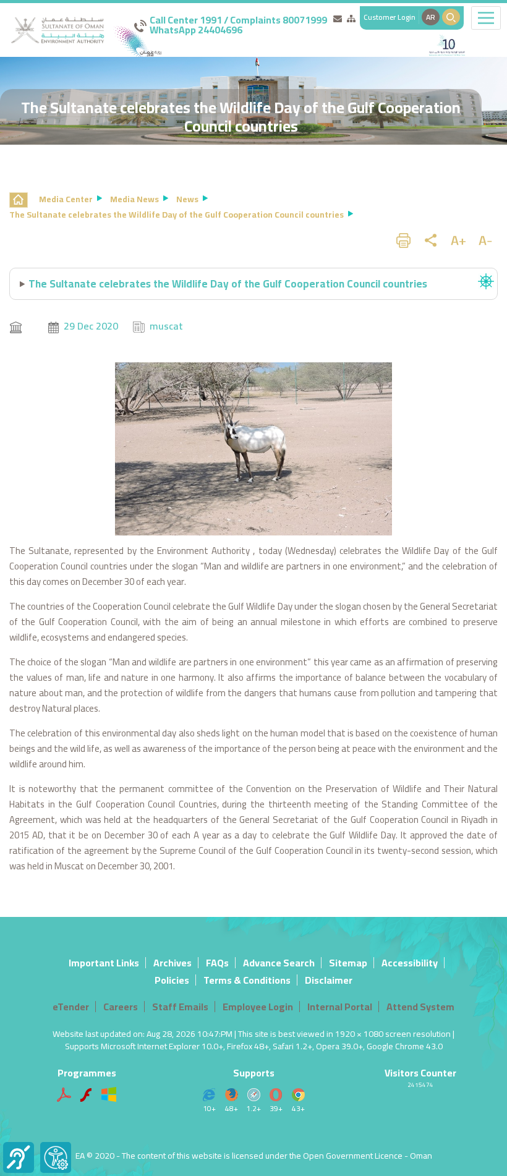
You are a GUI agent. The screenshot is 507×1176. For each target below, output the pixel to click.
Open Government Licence (353, 1156)
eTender (71, 1006)
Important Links (104, 962)
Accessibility (409, 962)
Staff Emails (180, 1006)
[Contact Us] (337, 19)
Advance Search (279, 962)
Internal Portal (339, 1006)
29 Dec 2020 (91, 326)
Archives (172, 962)
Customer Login (389, 17)
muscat (166, 326)
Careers (120, 1006)
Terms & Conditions (247, 980)
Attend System (420, 1006)
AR (430, 17)
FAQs (217, 962)
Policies (172, 980)
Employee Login (258, 1006)
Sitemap (348, 962)
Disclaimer (328, 980)
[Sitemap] (351, 19)
